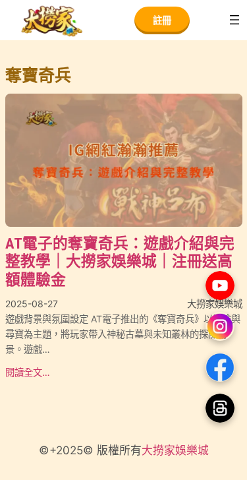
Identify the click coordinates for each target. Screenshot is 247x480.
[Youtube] (220, 285)
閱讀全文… (27, 372)
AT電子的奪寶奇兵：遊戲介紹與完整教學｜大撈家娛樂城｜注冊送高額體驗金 (119, 262)
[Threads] (220, 408)
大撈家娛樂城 (175, 450)
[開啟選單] (234, 20)
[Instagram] (220, 326)
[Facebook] (220, 367)
